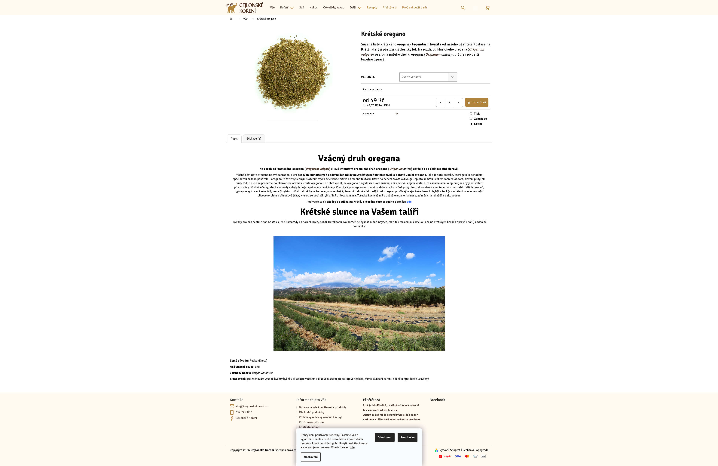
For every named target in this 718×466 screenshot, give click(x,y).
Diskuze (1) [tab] (254, 138)
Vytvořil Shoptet (450, 450)
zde (352, 447)
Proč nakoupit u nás (311, 422)
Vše (397, 113)
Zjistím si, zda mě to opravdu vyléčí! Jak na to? (390, 414)
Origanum (433, 54)
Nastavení (311, 457)
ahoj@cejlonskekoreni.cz (251, 406)
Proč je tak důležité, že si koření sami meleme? (391, 405)
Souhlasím (407, 437)
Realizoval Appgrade (475, 450)
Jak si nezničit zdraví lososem (380, 410)
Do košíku (479, 102)
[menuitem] (272, 7)
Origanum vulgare (317, 169)
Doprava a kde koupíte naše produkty (322, 407)
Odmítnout (384, 437)
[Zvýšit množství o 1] (458, 102)
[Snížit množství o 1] (440, 102)
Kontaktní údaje (309, 427)
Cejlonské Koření (246, 418)
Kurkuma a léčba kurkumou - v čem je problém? (391, 419)
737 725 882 (243, 412)
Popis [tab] (234, 138)
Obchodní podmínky (311, 412)
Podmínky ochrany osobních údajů (321, 417)
